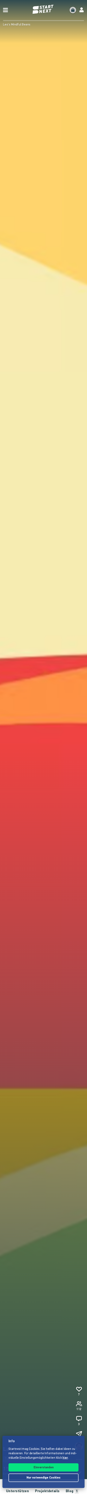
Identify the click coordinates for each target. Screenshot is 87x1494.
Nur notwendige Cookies (43, 1477)
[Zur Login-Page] (81, 10)
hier (65, 1457)
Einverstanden (44, 1467)
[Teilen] (79, 1434)
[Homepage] (43, 9)
